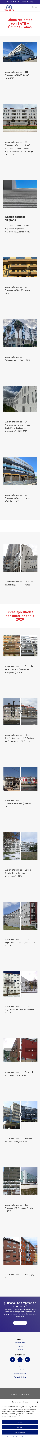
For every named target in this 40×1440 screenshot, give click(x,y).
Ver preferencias (20, 1432)
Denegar (20, 1427)
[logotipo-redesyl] (16, 7)
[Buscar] (32, 7)
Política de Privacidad (21, 1437)
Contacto (20, 1350)
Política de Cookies (20, 1377)
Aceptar (20, 1422)
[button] (37, 1402)
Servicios (20, 1346)
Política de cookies (10, 1437)
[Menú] (36, 7)
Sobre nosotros (20, 1343)
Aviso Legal (31, 1437)
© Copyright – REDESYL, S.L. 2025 (20, 1394)
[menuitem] (32, 7)
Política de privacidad (20, 1373)
